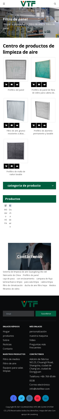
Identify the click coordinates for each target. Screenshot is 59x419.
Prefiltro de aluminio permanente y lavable (43, 132)
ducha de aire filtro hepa (36, 285)
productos (8, 335)
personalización (38, 331)
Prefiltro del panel (16, 89)
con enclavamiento (25, 278)
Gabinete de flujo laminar (3, 223)
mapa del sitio (45, 410)
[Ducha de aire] (13, 205)
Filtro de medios (11, 359)
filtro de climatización (13, 285)
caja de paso (9, 278)
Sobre (6, 340)
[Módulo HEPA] (8, 205)
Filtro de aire (9, 363)
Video (33, 340)
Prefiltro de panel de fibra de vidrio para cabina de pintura (43, 91)
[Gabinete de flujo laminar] (4, 205)
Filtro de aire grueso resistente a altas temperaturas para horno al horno (16, 132)
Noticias (7, 344)
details (19, 83)
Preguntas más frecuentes (38, 346)
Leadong (34, 414)
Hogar (6, 331)
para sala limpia (31, 282)
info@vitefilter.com (40, 388)
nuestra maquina (39, 335)
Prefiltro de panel (31, 275)
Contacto (8, 348)
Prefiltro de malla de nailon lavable (15, 173)
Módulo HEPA (8, 216)
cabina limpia (47, 282)
